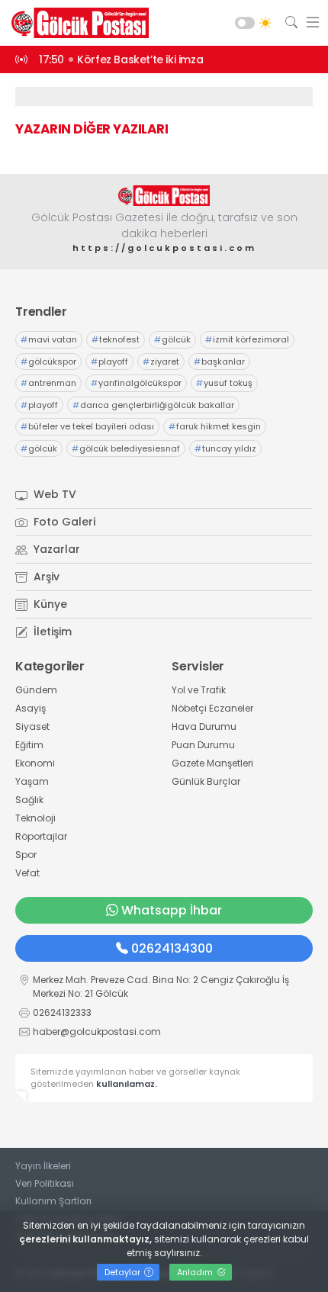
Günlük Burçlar (206, 781)
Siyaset (32, 726)
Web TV (53, 494)
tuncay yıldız (225, 448)
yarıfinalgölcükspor (136, 383)
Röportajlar (41, 836)
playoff (109, 361)
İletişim (51, 631)
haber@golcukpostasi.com (97, 1031)
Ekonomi (35, 763)
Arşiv (45, 576)
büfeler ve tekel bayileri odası (87, 426)
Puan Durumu (203, 744)
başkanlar (219, 361)
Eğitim (29, 744)
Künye (49, 604)
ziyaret (161, 361)
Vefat (27, 872)
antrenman (48, 383)
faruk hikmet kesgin (215, 426)
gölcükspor (48, 361)
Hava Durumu (204, 726)
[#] (164, 195)
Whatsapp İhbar (171, 910)
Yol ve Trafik (199, 689)
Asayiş (30, 708)
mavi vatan (49, 339)
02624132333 (62, 1012)
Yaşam (32, 781)
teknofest (116, 339)
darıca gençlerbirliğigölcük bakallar (153, 405)
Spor (26, 854)
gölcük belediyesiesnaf (126, 448)
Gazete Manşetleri (212, 763)
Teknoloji (35, 818)
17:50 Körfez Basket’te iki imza (121, 59)
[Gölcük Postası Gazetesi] (76, 23)
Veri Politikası (44, 1183)
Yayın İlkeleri (43, 1165)
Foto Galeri (63, 521)
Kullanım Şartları (53, 1200)
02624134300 (172, 948)
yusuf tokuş (224, 383)
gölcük (172, 339)
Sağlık (29, 799)
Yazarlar (55, 549)
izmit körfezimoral (247, 339)
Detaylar (124, 1272)
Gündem (36, 689)
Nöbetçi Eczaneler (212, 708)
